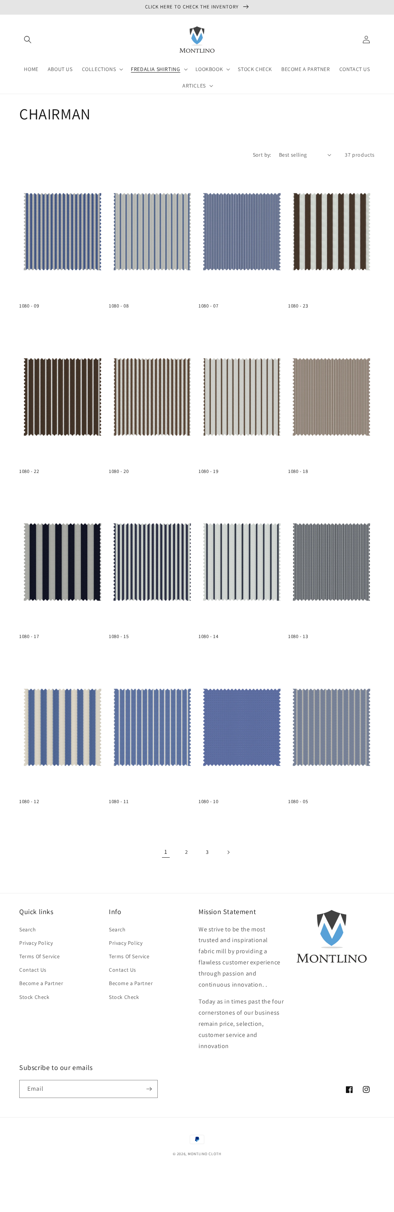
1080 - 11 (119, 802)
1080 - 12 (29, 802)
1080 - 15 (119, 636)
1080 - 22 (29, 471)
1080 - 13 (298, 636)
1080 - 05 (298, 802)
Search (27, 929)
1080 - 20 (119, 471)
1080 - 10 (208, 802)
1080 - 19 (208, 471)
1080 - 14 (208, 636)
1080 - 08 (119, 306)
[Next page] (228, 852)
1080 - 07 (208, 306)
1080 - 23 (298, 306)
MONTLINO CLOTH (204, 1153)
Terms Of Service (39, 956)
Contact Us (33, 969)
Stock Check (34, 997)
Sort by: (262, 154)
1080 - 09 (29, 306)
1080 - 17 (29, 636)
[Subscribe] (148, 1089)
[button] (27, 39)
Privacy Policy (36, 942)
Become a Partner (41, 983)
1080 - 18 (298, 471)
